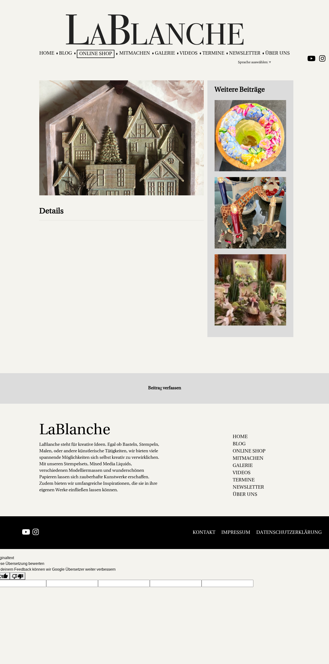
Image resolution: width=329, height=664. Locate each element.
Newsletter (244, 53)
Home (46, 53)
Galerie (165, 53)
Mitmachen (134, 53)
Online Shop (95, 53)
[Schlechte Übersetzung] (17, 576)
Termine (213, 53)
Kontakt (204, 532)
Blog (65, 53)
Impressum (235, 532)
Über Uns (277, 53)
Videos (188, 53)
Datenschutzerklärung (289, 532)
